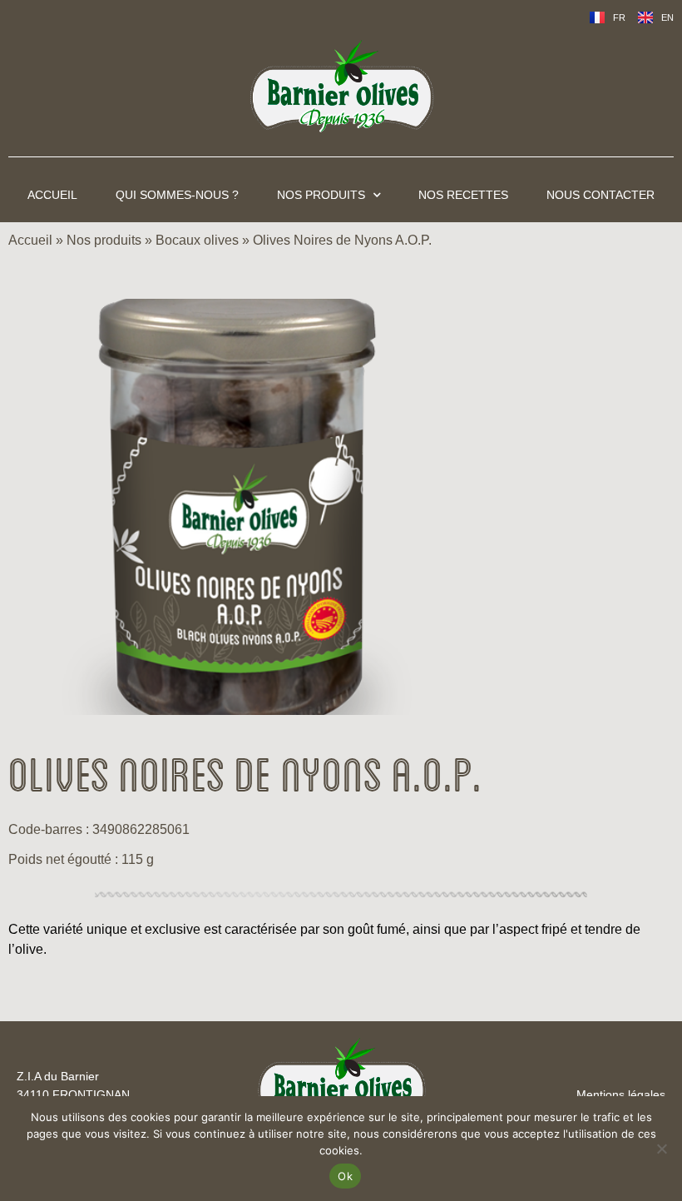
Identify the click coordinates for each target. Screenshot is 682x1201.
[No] (661, 1148)
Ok (345, 1176)
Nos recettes (463, 194)
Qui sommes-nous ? (177, 194)
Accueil (52, 194)
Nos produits (321, 194)
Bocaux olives (197, 240)
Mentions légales (620, 1094)
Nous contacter (600, 194)
